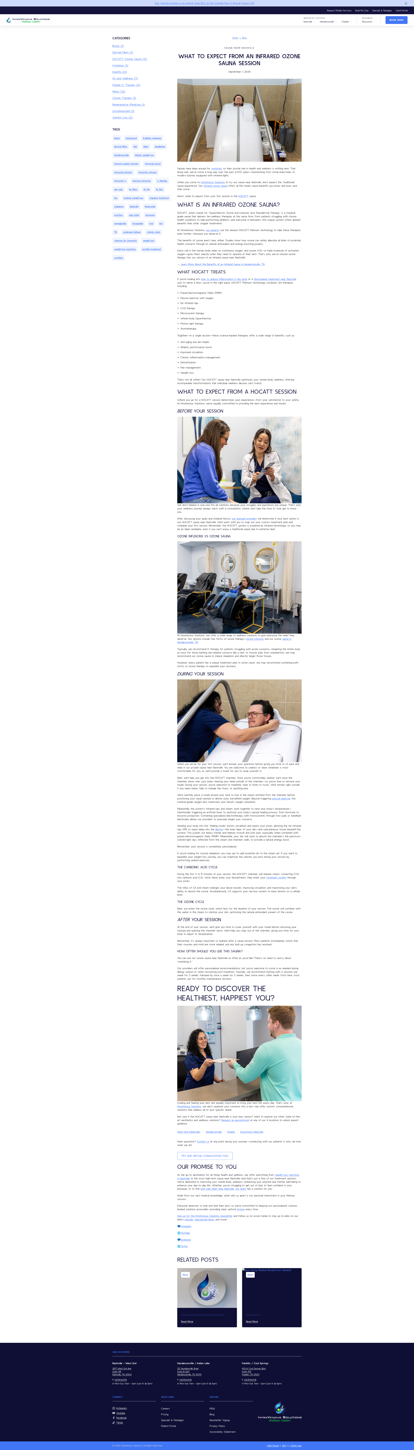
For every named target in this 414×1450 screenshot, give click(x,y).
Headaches (160, 146)
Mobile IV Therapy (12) (126, 85)
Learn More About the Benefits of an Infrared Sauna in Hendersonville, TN (223, 264)
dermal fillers (120, 146)
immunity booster (123, 172)
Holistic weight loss (144, 155)
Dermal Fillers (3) (122, 52)
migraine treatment (159, 198)
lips (115, 198)
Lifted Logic (296, 1445)
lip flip (147, 189)
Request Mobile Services (339, 10)
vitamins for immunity (125, 240)
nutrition (118, 215)
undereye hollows (132, 232)
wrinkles (118, 257)
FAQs (212, 1408)
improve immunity (141, 180)
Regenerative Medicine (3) (128, 104)
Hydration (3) (120, 65)
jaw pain (118, 189)
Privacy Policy (217, 1425)
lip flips (159, 189)
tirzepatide (137, 223)
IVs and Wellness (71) (125, 78)
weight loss (148, 240)
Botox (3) (118, 46)
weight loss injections (125, 249)
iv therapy (162, 180)
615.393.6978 (121, 1380)
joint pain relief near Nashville (217, 1188)
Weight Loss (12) (122, 117)
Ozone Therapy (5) (124, 98)
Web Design (273, 1445)
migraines (119, 206)
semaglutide (120, 223)
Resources (367, 21)
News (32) (118, 91)
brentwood (131, 138)
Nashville (308, 21)
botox (117, 138)
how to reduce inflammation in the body (224, 279)
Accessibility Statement (222, 1431)
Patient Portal (168, 1425)
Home (235, 38)
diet (135, 146)
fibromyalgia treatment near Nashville (275, 279)
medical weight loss (133, 198)
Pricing (164, 1414)
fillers (146, 146)
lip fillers (133, 189)
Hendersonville (327, 21)
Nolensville (150, 206)
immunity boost (153, 163)
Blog (244, 38)
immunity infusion (147, 172)
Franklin (345, 21)
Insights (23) (119, 72)
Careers (165, 1408)
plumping (150, 215)
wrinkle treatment (151, 249)
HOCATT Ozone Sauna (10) (129, 59)
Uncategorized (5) (123, 111)
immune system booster (126, 163)
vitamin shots (153, 232)
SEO (284, 1445)
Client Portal (402, 10)
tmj (161, 223)
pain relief (134, 215)
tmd (151, 223)
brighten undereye (152, 138)
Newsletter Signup (220, 1420)
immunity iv (120, 180)
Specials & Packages (382, 10)
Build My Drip (361, 10)
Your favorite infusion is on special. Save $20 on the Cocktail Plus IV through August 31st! (204, 3)
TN (115, 232)
